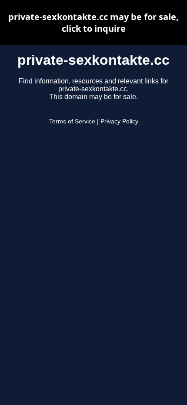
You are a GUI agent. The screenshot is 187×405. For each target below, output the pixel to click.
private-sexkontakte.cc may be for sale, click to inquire (93, 22)
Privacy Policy (119, 121)
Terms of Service (72, 121)
